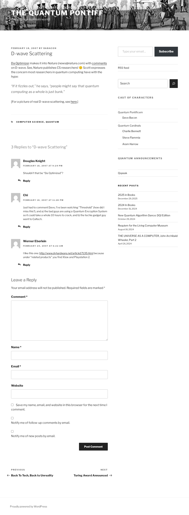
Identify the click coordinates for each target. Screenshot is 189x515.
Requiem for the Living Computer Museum (143, 225)
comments (99, 63)
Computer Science (30, 122)
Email (16, 366)
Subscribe (166, 51)
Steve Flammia (131, 137)
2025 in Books (126, 194)
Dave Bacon (129, 117)
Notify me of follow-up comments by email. (40, 422)
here (74, 101)
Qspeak (122, 173)
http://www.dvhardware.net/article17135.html (66, 253)
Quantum (52, 122)
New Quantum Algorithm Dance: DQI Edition (144, 215)
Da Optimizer (20, 63)
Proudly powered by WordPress (28, 506)
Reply (26, 180)
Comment (19, 297)
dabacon (49, 48)
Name (16, 347)
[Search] (173, 83)
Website (17, 385)
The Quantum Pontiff (57, 13)
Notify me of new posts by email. (33, 436)
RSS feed (123, 67)
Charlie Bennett (131, 131)
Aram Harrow (130, 144)
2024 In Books (126, 205)
